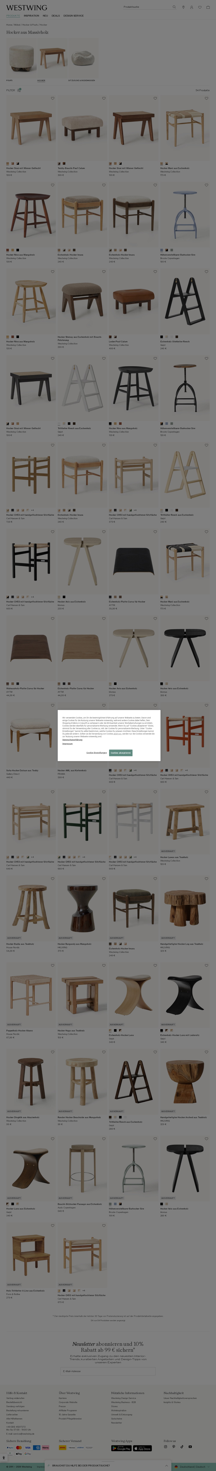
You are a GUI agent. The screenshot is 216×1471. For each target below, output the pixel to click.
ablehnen (117, 734)
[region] (109, 735)
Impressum (67, 744)
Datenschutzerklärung (72, 740)
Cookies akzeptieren (121, 753)
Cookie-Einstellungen (96, 753)
